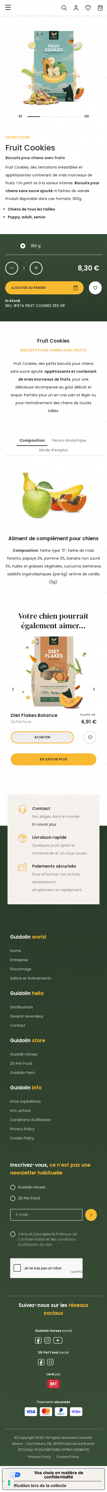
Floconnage (20, 969)
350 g (36, 245)
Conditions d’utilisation (30, 1119)
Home (15, 950)
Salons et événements (30, 978)
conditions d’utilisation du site (47, 1242)
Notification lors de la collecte (36, 1485)
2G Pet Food (21, 1063)
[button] (95, 287)
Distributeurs (21, 1007)
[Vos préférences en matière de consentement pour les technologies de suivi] (9, 1483)
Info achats (20, 1110)
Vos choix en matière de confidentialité (58, 1474)
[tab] (32, 440)
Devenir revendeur (27, 1016)
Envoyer (91, 1215)
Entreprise (19, 960)
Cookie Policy (22, 1138)
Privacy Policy (22, 1129)
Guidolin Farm (22, 1072)
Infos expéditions (25, 1101)
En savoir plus (44, 824)
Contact (17, 1025)
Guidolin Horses (24, 1054)
